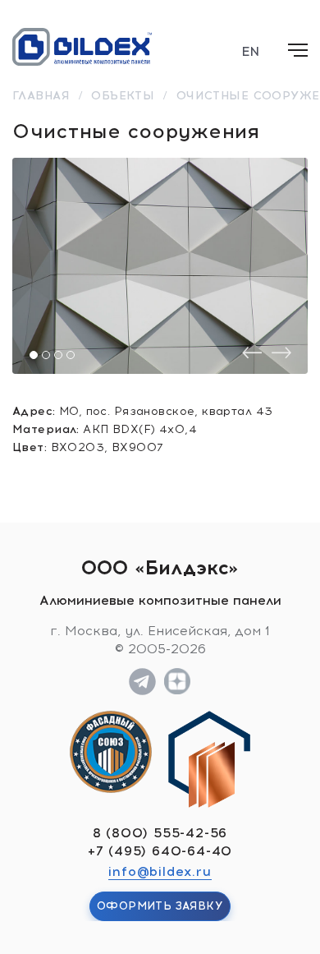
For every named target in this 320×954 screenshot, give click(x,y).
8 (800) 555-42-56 (160, 833)
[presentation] (252, 353)
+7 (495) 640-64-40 (160, 851)
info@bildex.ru (159, 871)
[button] (34, 355)
